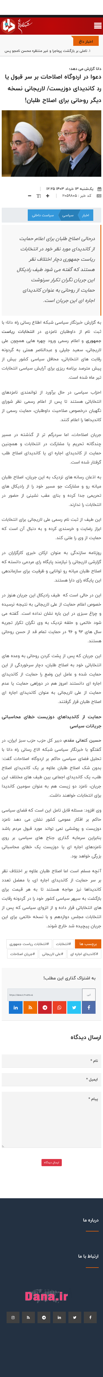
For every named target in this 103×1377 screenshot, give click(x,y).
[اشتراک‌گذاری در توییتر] (74, 1007)
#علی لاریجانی (52, 954)
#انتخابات (63, 944)
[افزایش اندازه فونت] (45, 195)
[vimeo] (13, 1317)
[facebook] (90, 1317)
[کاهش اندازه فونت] (27, 195)
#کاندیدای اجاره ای (84, 954)
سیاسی (68, 215)
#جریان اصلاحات (22, 954)
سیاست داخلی (43, 215)
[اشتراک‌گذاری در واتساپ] (59, 1007)
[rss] (28, 1317)
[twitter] (74, 1317)
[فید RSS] (30, 1007)
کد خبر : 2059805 (77, 195)
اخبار (85, 215)
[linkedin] (59, 1317)
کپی (89, 995)
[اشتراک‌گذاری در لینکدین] (16, 1007)
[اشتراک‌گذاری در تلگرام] (45, 1007)
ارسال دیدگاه (51, 1162)
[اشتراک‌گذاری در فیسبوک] (89, 1007)
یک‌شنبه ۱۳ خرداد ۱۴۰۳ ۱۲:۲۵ (69, 188)
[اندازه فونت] (36, 195)
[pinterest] (43, 1317)
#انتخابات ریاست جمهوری (29, 944)
